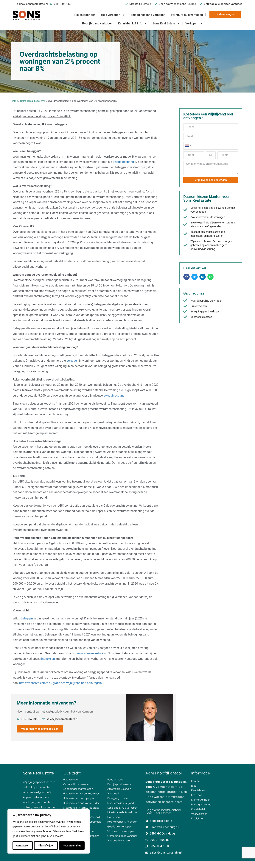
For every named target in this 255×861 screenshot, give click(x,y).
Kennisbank (198, 790)
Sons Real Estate (164, 23)
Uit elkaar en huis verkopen (122, 812)
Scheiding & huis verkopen (122, 807)
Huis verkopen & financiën (122, 821)
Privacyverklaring (201, 804)
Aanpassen (22, 845)
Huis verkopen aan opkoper (78, 798)
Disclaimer (197, 818)
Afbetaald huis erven (119, 788)
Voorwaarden (199, 813)
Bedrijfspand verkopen (97, 23)
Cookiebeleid (198, 809)
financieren (47, 658)
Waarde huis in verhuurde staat (81, 807)
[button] (186, 277)
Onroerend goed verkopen (122, 835)
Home (14, 100)
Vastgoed (113, 793)
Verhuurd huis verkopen (187, 15)
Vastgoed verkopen (118, 840)
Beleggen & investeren (33, 100)
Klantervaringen (200, 799)
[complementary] (48, 831)
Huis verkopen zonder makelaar (81, 793)
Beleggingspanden (118, 798)
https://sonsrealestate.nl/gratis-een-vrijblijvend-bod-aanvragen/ (60, 683)
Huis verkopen (110, 15)
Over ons (196, 795)
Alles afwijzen (46, 845)
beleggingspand (123, 162)
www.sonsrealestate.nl (91, 653)
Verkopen (191, 23)
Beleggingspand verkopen (147, 15)
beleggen (72, 360)
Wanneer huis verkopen (120, 831)
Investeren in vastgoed (120, 803)
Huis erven (113, 817)
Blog (194, 785)
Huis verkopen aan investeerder (81, 803)
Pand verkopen (115, 779)
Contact (195, 781)
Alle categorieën (85, 15)
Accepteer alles (72, 845)
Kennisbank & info (130, 23)
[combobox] (188, 145)
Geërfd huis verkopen (119, 826)
